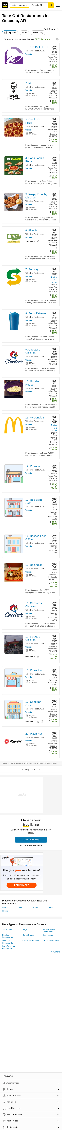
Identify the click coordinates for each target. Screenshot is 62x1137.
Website (28, 54)
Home (4, 763)
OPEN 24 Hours (42, 39)
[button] (58, 5)
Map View (12, 33)
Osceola (19, 763)
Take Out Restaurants (34, 51)
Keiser (20, 907)
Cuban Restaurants (31, 941)
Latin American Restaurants (8, 947)
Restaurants (31, 763)
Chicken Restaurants (7, 936)
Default (52, 29)
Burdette (36, 907)
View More (55, 952)
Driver (50, 907)
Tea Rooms (48, 935)
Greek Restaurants (51, 941)
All (26, 33)
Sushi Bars (7, 929)
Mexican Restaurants (7, 942)
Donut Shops (28, 935)
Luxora (5, 907)
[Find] (51, 5)
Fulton (5, 911)
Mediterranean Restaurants (49, 930)
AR (12, 763)
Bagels (25, 929)
